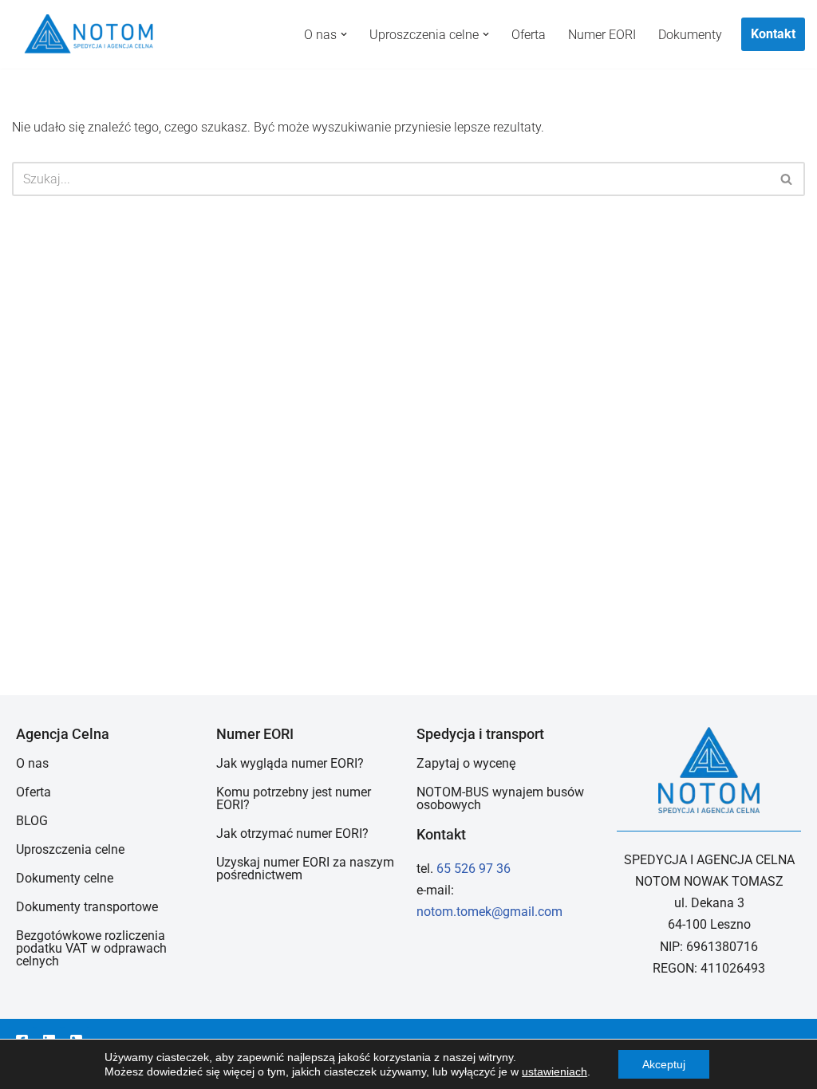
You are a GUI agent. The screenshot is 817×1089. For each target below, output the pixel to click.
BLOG (32, 820)
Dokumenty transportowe (87, 906)
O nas (32, 763)
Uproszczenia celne (70, 849)
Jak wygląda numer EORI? (290, 763)
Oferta (528, 34)
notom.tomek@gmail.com (489, 911)
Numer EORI (602, 34)
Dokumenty (690, 34)
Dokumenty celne (64, 878)
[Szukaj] (787, 179)
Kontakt (773, 33)
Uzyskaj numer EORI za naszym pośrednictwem (305, 869)
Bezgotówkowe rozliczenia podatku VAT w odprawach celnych (91, 948)
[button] (344, 34)
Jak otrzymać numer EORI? (292, 833)
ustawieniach (554, 1071)
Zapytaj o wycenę (465, 763)
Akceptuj (663, 1064)
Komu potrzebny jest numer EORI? (293, 798)
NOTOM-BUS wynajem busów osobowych (500, 798)
